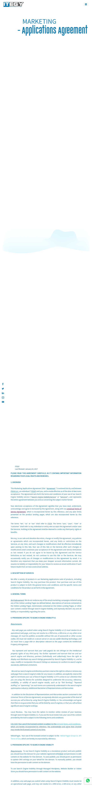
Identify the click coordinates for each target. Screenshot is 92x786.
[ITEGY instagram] (3, 397)
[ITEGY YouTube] (3, 402)
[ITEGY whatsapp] (87, 780)
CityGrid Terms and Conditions (68, 724)
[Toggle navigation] (86, 4)
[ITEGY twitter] (3, 388)
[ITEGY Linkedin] (3, 393)
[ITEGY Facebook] (3, 384)
